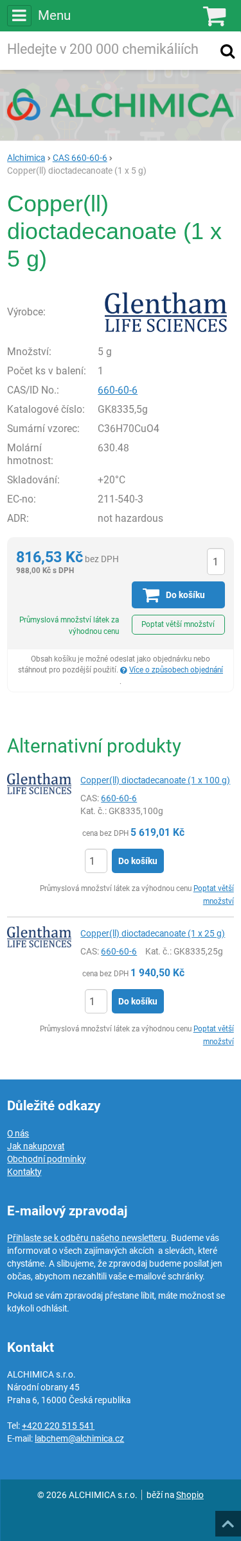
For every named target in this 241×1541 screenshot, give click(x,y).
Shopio (190, 1495)
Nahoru (229, 1520)
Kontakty (24, 1172)
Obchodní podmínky (46, 1159)
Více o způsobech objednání (176, 669)
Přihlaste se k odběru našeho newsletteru (86, 1238)
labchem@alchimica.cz (79, 1438)
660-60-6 (118, 390)
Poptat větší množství (178, 624)
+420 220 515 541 (58, 1425)
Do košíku (137, 861)
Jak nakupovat (35, 1146)
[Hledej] (227, 50)
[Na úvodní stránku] (120, 104)
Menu (54, 15)
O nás (18, 1133)
